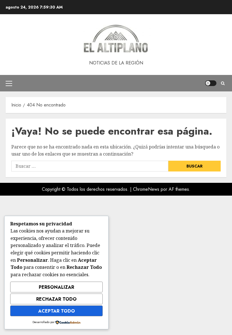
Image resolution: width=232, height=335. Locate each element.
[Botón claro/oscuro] (210, 83)
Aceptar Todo (56, 311)
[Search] (222, 83)
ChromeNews (146, 189)
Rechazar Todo (56, 299)
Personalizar (56, 287)
